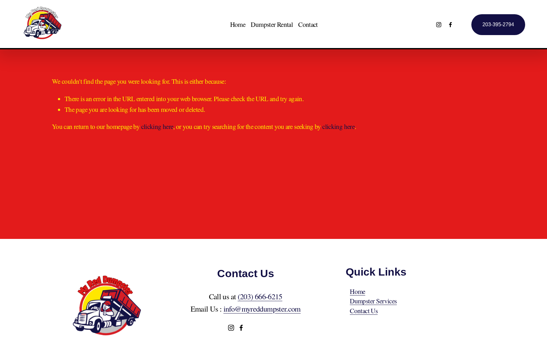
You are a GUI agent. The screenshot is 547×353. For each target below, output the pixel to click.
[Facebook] (450, 24)
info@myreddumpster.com (262, 308)
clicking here (157, 126)
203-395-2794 (498, 24)
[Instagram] (439, 24)
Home (237, 24)
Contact (308, 24)
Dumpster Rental (272, 24)
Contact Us (364, 310)
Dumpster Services (373, 300)
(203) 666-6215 (260, 296)
